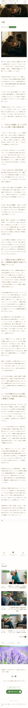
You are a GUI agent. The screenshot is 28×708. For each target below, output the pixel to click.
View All (21, 636)
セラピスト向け (11, 642)
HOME (2, 642)
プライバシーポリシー (14, 700)
